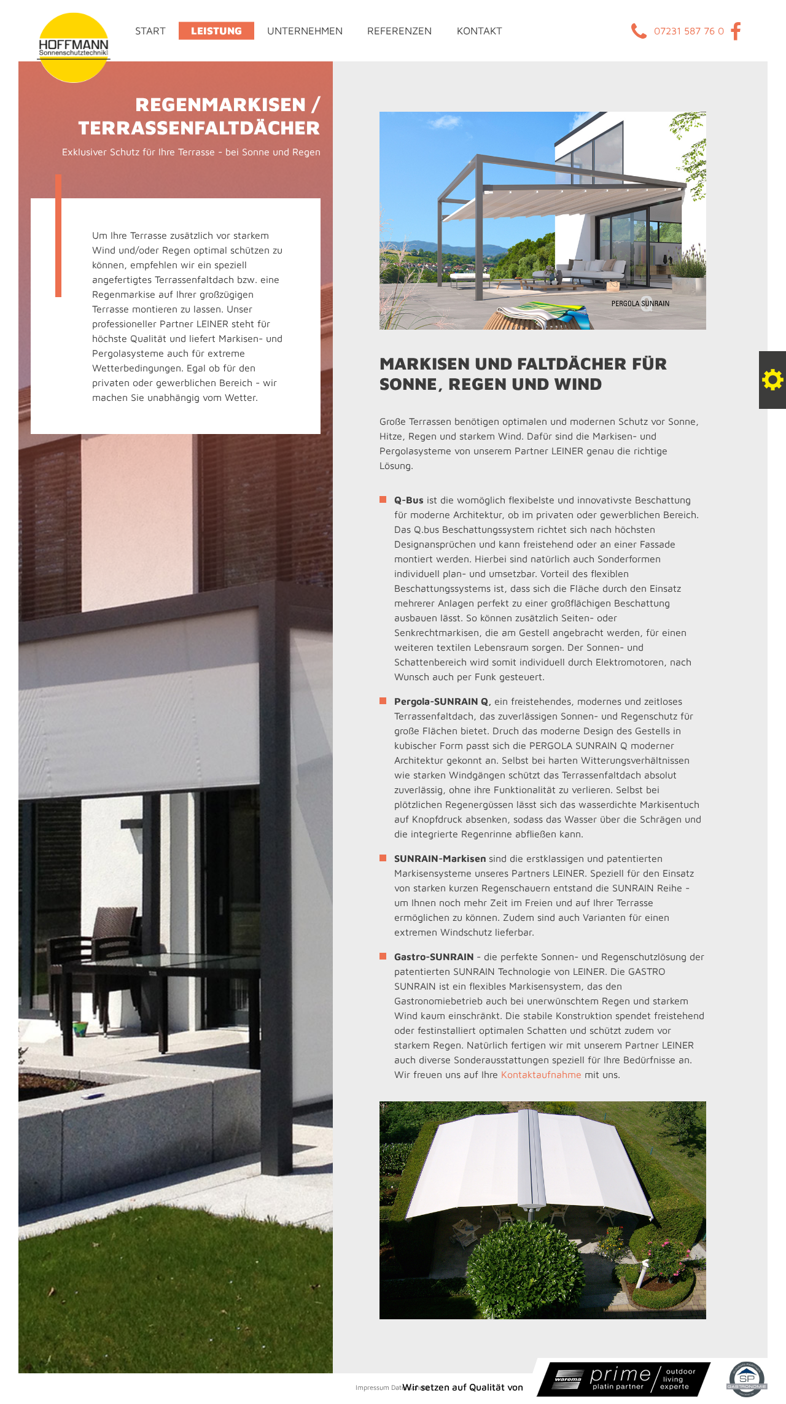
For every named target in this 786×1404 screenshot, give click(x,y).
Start (150, 30)
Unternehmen (305, 30)
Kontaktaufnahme (541, 1074)
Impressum (372, 1387)
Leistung (216, 30)
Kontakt (479, 30)
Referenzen (399, 30)
